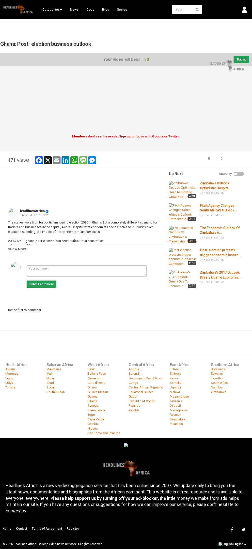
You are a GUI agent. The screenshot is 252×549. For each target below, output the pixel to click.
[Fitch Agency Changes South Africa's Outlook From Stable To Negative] (183, 212)
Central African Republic (146, 387)
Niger (50, 378)
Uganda (175, 387)
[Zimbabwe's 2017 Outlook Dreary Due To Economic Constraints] (183, 279)
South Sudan (56, 392)
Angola (134, 369)
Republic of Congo (142, 401)
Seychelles (177, 419)
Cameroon (95, 378)
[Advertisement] (126, 102)
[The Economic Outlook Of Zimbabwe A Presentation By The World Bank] (183, 235)
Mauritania (54, 369)
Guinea (92, 396)
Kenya (174, 378)
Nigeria (93, 428)
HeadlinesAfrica (31, 211)
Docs (90, 9)
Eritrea (174, 369)
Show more (17, 249)
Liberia (92, 401)
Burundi (134, 373)
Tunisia (10, 387)
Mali (49, 373)
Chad (50, 383)
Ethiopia (175, 373)
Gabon (133, 396)
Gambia (93, 424)
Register (73, 528)
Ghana (92, 387)
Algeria (10, 369)
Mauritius (176, 424)
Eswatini (217, 373)
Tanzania (176, 401)
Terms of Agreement (47, 528)
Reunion (175, 414)
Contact (21, 528)
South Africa (220, 383)
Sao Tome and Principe (104, 433)
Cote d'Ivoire (96, 383)
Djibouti (175, 405)
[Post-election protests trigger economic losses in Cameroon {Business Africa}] (183, 257)
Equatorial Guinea (141, 392)
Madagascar (179, 410)
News (74, 9)
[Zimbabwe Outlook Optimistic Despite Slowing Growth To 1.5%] (183, 190)
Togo (91, 414)
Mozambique (179, 396)
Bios (105, 9)
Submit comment (41, 284)
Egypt (9, 378)
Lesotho (217, 378)
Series (122, 9)
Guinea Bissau (98, 392)
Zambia (134, 410)
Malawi (175, 392)
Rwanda (134, 405)
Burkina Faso (97, 373)
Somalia (175, 383)
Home (6, 528)
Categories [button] (51, 9)
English (238, 544)
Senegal (93, 405)
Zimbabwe (218, 392)
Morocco (11, 373)
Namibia (217, 387)
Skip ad (241, 59)
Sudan (51, 387)
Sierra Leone (96, 410)
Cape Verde (96, 419)
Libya (9, 383)
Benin (91, 369)
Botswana (218, 369)
